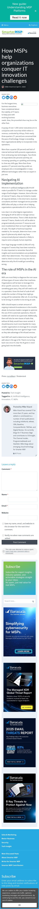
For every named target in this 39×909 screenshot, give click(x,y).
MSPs (16, 399)
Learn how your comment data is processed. (17, 552)
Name (5, 494)
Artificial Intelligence (21, 396)
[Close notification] (35, 11)
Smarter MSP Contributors (12, 865)
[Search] (33, 601)
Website (5, 513)
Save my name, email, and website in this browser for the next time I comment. (19, 526)
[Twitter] (3, 97)
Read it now (19, 17)
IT (12, 399)
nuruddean (11, 376)
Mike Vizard (9, 87)
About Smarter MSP (10, 857)
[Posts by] (3, 87)
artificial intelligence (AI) (19, 188)
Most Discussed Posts (10, 854)
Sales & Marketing (9, 835)
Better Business (8, 838)
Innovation (6, 399)
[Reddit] (15, 97)
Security (5, 842)
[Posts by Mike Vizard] (7, 410)
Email (5, 506)
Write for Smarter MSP (11, 861)
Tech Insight (15, 393)
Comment (7, 469)
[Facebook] (11, 97)
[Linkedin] (7, 97)
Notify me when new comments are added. (19, 537)
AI (11, 396)
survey (5, 128)
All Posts (17, 453)
